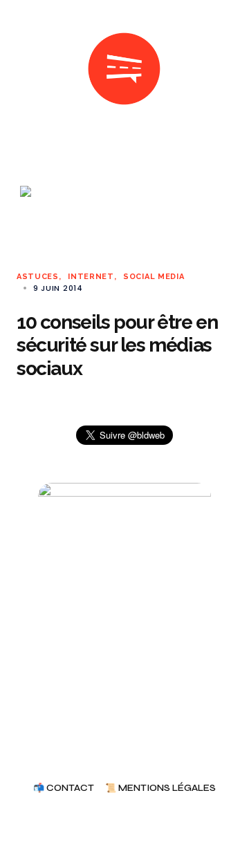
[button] (22, 69)
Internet (91, 276)
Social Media (153, 276)
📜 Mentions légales (160, 788)
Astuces (38, 276)
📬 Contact (63, 788)
